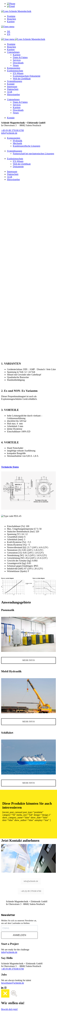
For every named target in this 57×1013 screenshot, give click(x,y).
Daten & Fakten (20, 57)
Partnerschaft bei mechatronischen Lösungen (33, 153)
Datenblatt (28, 343)
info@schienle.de (9, 133)
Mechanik (17, 143)
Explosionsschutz (15, 70)
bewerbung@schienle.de (12, 983)
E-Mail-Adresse (9, 310)
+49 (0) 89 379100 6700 (12, 130)
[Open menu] (7, 26)
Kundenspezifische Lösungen (26, 146)
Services (17, 60)
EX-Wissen (18, 73)
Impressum (12, 86)
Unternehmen (13, 52)
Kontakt (10, 84)
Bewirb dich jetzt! (9, 1009)
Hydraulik (17, 140)
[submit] (2, 294)
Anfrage (5, 302)
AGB (9, 92)
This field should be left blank (15, 333)
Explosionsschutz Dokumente (26, 76)
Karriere (11, 21)
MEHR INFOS (28, 660)
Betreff (4, 296)
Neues (16, 65)
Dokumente (18, 166)
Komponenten (13, 68)
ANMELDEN (19, 935)
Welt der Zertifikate (22, 78)
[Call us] (11, 3)
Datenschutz (12, 89)
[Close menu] (8, 39)
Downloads (18, 62)
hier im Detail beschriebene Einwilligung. (23, 325)
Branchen (11, 19)
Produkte (11, 16)
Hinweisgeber (13, 94)
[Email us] (11, 6)
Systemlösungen (14, 81)
